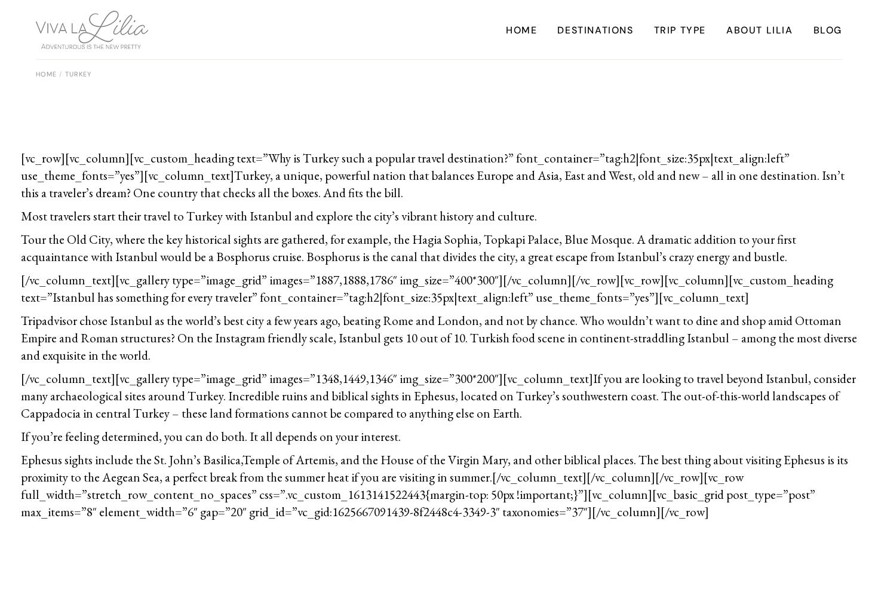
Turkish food (502, 338)
